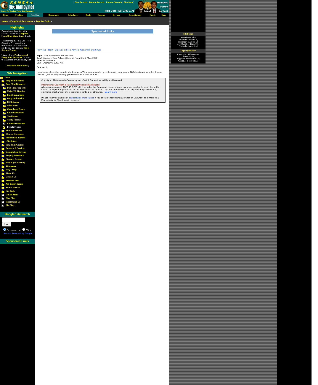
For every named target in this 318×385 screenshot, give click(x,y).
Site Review (12, 116)
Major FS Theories (16, 91)
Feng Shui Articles (15, 95)
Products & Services (15, 148)
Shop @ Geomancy (15, 155)
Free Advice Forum (15, 49)
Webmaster (11, 166)
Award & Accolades (17, 65)
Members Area (12, 180)
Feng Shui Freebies (15, 80)
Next (50, 50)
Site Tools (10, 191)
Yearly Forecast (14, 120)
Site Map (128, 2)
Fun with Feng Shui (16, 88)
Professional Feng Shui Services (15, 56)
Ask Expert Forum (14, 184)
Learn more (111, 92)
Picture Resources (14, 130)
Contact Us (11, 177)
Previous (41, 50)
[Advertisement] (102, 39)
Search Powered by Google (17, 233)
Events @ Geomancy (15, 162)
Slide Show (12, 105)
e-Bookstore (11, 141)
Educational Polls (15, 112)
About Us (10, 173)
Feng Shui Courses (15, 145)
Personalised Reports (15, 137)
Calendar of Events (16, 109)
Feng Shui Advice (15, 98)
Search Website (13, 187)
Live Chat (10, 198)
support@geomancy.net (81, 98)
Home (7, 77)
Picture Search (114, 2)
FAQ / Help (11, 169)
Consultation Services (16, 152)
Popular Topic (43, 21)
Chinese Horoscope (16, 123)
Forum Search (96, 2)
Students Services (14, 159)
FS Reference (13, 102)
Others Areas (12, 194)
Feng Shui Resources (15, 84)
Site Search (81, 2)
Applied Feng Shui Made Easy (15, 34)
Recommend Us (13, 202)
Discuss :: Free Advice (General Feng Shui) (78, 50)
